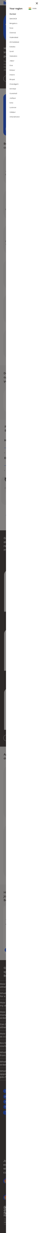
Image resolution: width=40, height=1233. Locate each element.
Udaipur (13, 112)
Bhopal (12, 79)
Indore (12, 75)
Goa (11, 65)
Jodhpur (13, 98)
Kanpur (12, 70)
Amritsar (13, 89)
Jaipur (12, 61)
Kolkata (12, 47)
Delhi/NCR (13, 19)
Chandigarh (14, 84)
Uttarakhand (14, 117)
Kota (11, 103)
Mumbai (13, 14)
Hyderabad (14, 37)
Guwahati (13, 93)
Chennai (13, 33)
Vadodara (13, 56)
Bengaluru (13, 23)
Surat (12, 51)
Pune (11, 28)
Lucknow (13, 107)
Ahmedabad (14, 42)
